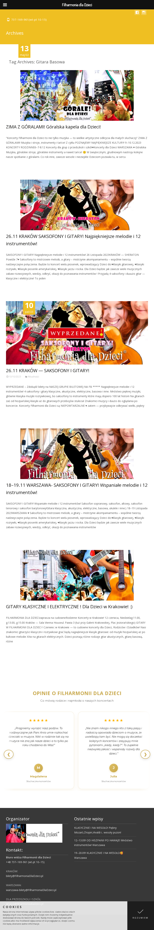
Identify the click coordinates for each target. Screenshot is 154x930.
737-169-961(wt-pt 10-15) (29, 19)
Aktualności (33, 376)
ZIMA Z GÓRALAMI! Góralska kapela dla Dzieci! (53, 127)
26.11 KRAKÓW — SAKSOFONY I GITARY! (47, 370)
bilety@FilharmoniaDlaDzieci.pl (24, 876)
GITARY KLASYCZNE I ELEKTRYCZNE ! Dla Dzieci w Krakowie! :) (69, 606)
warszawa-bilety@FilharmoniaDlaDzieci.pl (31, 890)
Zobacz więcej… (16, 164)
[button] (140, 915)
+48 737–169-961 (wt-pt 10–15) (25, 862)
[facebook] (137, 14)
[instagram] (143, 14)
